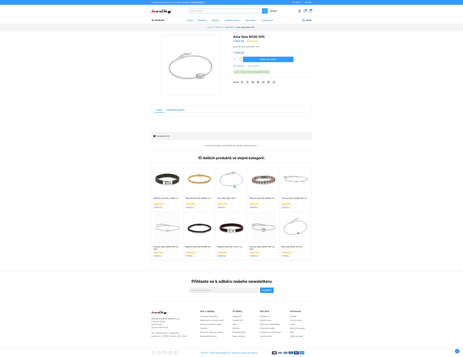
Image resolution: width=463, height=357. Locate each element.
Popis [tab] (159, 110)
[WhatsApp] (263, 82)
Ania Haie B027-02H (226, 198)
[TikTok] (258, 82)
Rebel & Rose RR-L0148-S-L (166, 198)
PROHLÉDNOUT (198, 2)
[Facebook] (242, 82)
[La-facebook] (153, 353)
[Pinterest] (269, 82)
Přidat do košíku (268, 59)
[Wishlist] (304, 11)
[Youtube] (164, 353)
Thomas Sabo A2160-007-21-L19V (262, 248)
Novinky (273, 11)
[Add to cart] (183, 180)
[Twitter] (247, 82)
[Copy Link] (274, 82)
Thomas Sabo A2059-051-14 (293, 198)
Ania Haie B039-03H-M (291, 247)
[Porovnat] (183, 171)
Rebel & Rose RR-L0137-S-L (230, 247)
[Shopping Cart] (310, 10)
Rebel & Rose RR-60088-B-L (198, 247)
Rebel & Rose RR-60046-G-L (198, 198)
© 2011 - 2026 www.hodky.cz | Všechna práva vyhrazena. (229, 353)
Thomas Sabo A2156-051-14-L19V (166, 248)
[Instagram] (253, 82)
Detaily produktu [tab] (176, 110)
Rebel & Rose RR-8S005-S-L (262, 198)
